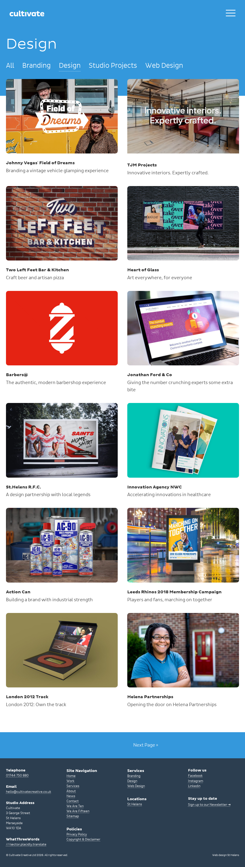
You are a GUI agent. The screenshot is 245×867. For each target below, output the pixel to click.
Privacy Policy (77, 834)
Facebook (195, 775)
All (10, 65)
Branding (36, 65)
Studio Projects (113, 65)
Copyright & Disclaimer (83, 839)
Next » (145, 745)
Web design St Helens (225, 855)
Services (73, 786)
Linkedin (194, 786)
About (71, 791)
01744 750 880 (17, 775)
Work (70, 781)
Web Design (164, 65)
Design (70, 65)
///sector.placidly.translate (26, 844)
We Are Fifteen (78, 811)
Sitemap (73, 816)
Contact (73, 801)
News (71, 796)
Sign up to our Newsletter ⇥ (209, 804)
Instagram (195, 781)
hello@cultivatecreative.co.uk (28, 791)
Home (71, 776)
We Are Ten (75, 806)
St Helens (134, 804)
